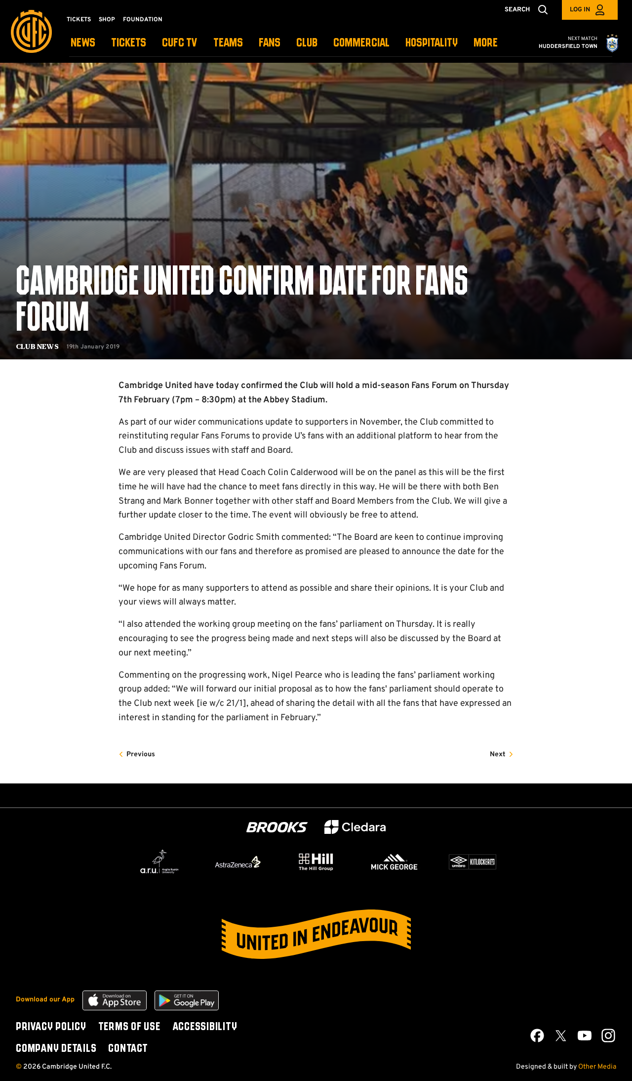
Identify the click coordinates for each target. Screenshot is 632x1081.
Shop (107, 20)
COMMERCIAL (361, 43)
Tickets (79, 20)
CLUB (306, 43)
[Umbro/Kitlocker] (472, 862)
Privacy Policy (51, 1027)
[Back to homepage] (31, 31)
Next (498, 754)
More (486, 43)
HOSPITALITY (431, 43)
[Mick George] (394, 862)
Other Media (597, 1067)
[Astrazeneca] (238, 861)
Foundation (142, 20)
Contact (128, 1049)
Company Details (56, 1049)
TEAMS (228, 43)
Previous (140, 754)
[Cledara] (355, 827)
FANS (269, 43)
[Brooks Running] (277, 827)
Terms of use (129, 1027)
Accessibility (204, 1027)
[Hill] (316, 861)
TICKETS (128, 43)
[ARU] (159, 862)
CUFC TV (180, 43)
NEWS (83, 43)
